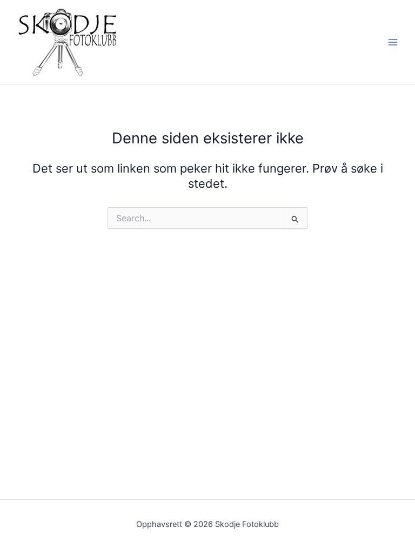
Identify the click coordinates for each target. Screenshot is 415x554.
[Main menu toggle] (392, 42)
